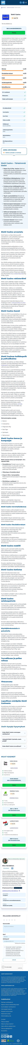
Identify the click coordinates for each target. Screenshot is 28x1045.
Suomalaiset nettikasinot (8, 1007)
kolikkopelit (4, 365)
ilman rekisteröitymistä (17, 273)
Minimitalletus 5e (6, 1016)
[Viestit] (23, 2)
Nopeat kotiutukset (7, 1011)
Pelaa (14, 33)
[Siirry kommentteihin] (14, 155)
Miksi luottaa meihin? (7, 1024)
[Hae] (20, 2)
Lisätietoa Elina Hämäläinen (10, 890)
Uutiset (3, 1019)
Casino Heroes (14, 768)
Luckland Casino (14, 828)
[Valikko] (26, 2)
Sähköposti (6, 939)
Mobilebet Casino (14, 798)
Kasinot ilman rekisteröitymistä (10, 1004)
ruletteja (19, 404)
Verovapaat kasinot (6, 1009)
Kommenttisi (6, 923)
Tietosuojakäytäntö (6, 1028)
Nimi (4, 934)
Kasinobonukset (6, 1013)
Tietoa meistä (5, 1021)
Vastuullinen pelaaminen (8, 1026)
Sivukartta (4, 1030)
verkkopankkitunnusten (18, 302)
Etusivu (4, 7)
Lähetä (14, 959)
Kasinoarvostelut (10, 7)
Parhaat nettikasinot (7, 1002)
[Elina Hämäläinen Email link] (12, 868)
